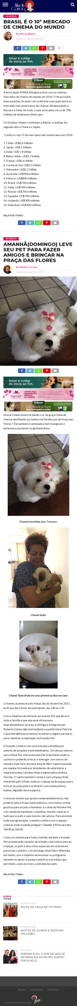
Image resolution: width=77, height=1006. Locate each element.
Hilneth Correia (28, 267)
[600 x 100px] (38, 88)
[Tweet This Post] (26, 47)
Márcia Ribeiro (27, 33)
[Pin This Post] (42, 47)
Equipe (22, 990)
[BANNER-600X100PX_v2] (38, 76)
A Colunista (37, 990)
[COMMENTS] (59, 47)
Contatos (53, 990)
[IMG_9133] (38, 64)
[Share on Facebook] (17, 47)
